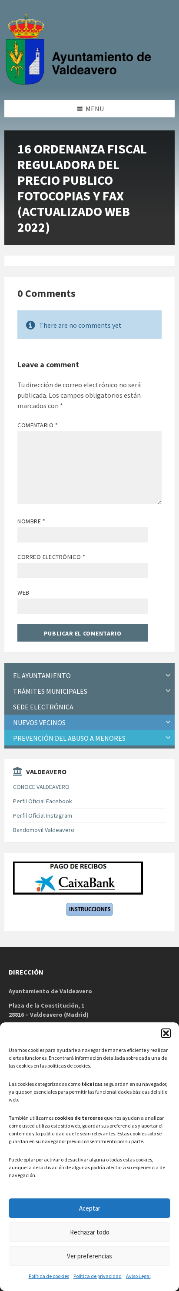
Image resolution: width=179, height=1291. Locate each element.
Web (23, 592)
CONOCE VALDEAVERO (41, 787)
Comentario (37, 425)
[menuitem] (89, 675)
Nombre (31, 521)
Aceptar (89, 1208)
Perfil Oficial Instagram (42, 815)
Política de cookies (49, 1276)
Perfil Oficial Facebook (42, 801)
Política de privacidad (97, 1276)
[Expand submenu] (168, 675)
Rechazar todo (89, 1232)
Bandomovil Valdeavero (43, 830)
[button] (166, 1033)
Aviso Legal (138, 1276)
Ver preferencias (89, 1256)
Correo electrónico (51, 557)
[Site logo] (80, 83)
